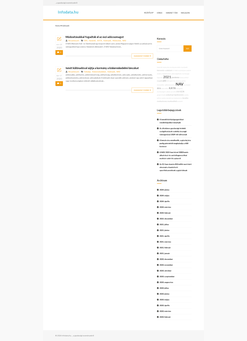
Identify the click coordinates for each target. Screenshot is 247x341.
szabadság (169, 95)
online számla (161, 98)
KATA (99, 40)
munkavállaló (172, 101)
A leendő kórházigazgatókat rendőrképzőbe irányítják (172, 121)
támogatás (179, 88)
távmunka (166, 67)
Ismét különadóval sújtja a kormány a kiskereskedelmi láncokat (102, 68)
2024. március (165, 207)
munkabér (187, 85)
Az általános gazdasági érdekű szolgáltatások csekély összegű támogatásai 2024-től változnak (173, 131)
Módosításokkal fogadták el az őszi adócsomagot (95, 36)
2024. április (165, 201)
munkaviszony (162, 101)
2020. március (165, 311)
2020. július (164, 288)
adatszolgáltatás (176, 74)
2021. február (165, 247)
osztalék (180, 101)
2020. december (166, 259)
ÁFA (85, 40)
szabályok (168, 70)
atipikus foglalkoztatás (164, 74)
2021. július (164, 224)
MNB (176, 70)
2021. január (165, 253)
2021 (167, 77)
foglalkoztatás (179, 95)
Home (57, 26)
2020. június (164, 294)
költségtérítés (171, 81)
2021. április (165, 236)
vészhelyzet (182, 70)
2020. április (165, 305)
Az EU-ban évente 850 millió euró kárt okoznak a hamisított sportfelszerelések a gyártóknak (176, 167)
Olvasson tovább (141, 56)
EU (173, 70)
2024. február (165, 213)
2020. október (165, 271)
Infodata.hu (68, 12)
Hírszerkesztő (73, 40)
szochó (183, 81)
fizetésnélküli (183, 77)
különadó (65, 26)
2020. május (164, 299)
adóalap (87, 72)
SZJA (182, 91)
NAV (124, 40)
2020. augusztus (166, 282)
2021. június (164, 230)
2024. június (164, 190)
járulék (173, 92)
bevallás (185, 98)
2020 (178, 92)
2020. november (166, 265)
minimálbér (160, 85)
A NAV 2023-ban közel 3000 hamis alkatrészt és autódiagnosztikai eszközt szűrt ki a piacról (174, 155)
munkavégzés (161, 92)
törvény (178, 81)
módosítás (117, 40)
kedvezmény (178, 98)
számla (186, 95)
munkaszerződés (175, 67)
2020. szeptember (167, 276)
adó (164, 80)
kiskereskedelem (99, 72)
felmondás (161, 70)
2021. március (165, 242)
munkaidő (184, 67)
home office (165, 88)
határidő (92, 40)
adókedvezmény (170, 85)
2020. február (165, 317)
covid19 (188, 70)
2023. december (166, 219)
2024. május (164, 195)
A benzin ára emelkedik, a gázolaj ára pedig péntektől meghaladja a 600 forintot (175, 143)
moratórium (170, 98)
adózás (168, 92)
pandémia (175, 77)
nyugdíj (159, 81)
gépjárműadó (161, 95)
